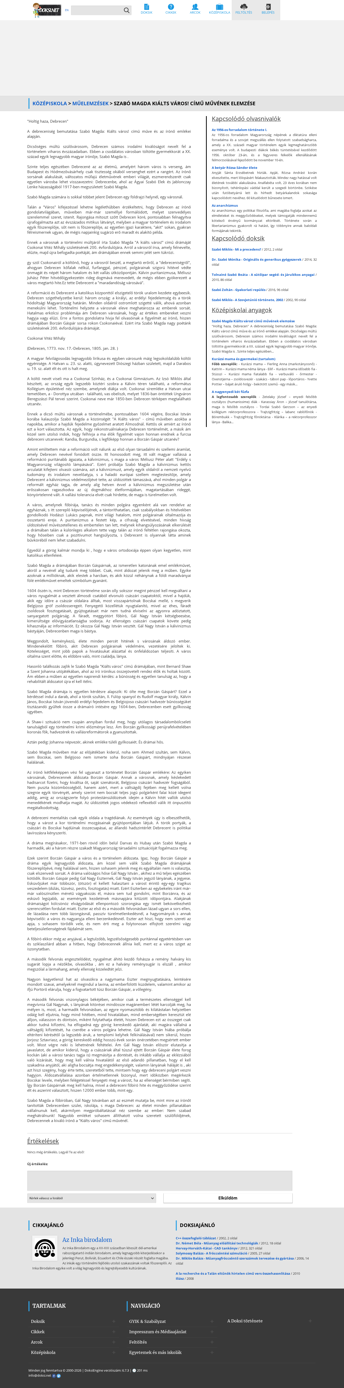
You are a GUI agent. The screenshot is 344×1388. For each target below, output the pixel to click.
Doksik (146, 12)
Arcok (195, 12)
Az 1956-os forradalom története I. (239, 129)
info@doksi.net (39, 1375)
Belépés (268, 12)
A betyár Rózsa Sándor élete (234, 167)
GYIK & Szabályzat (147, 1321)
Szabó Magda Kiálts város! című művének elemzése (253, 321)
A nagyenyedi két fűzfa (230, 391)
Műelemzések (90, 103)
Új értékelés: (37, 1164)
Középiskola (219, 12)
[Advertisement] (172, 58)
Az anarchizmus (225, 205)
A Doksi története (245, 1320)
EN (66, 10)
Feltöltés (243, 12)
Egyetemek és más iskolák (155, 1352)
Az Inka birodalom (87, 1239)
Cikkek (170, 12)
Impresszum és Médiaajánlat (158, 1331)
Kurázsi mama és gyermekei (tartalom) (243, 359)
